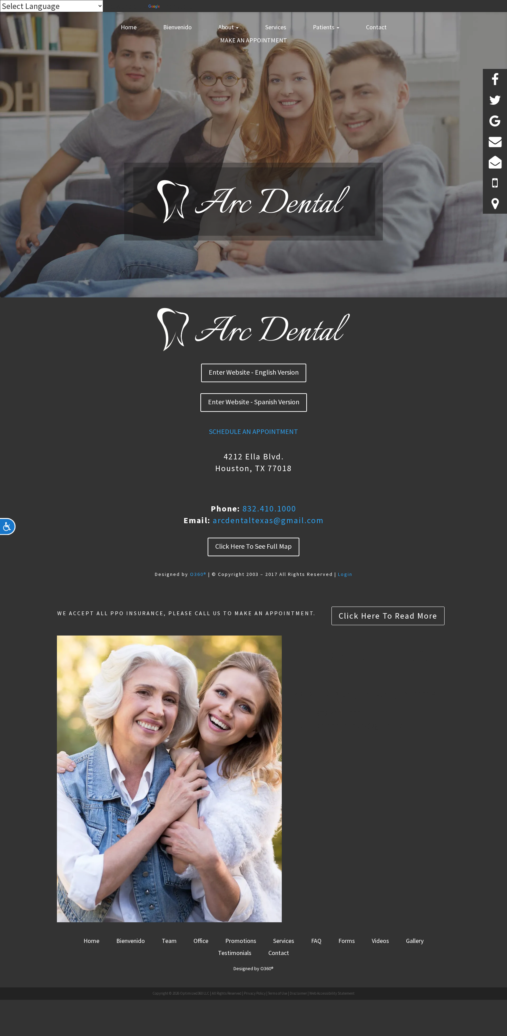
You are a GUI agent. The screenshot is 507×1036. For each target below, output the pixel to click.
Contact (376, 27)
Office (200, 941)
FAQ (316, 941)
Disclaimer (298, 993)
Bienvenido (177, 27)
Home (129, 27)
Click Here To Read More (388, 615)
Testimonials (234, 953)
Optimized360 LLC (194, 993)
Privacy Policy (255, 993)
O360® (198, 574)
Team (169, 941)
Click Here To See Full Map (253, 546)
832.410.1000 (269, 508)
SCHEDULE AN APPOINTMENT (253, 431)
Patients (324, 27)
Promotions (240, 941)
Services (275, 27)
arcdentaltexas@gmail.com (268, 520)
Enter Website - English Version (254, 372)
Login (345, 574)
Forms (346, 941)
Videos (380, 941)
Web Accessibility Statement (332, 993)
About (226, 27)
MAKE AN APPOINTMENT (253, 40)
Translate (177, 6)
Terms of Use (277, 993)
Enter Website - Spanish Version (253, 401)
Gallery (415, 941)
